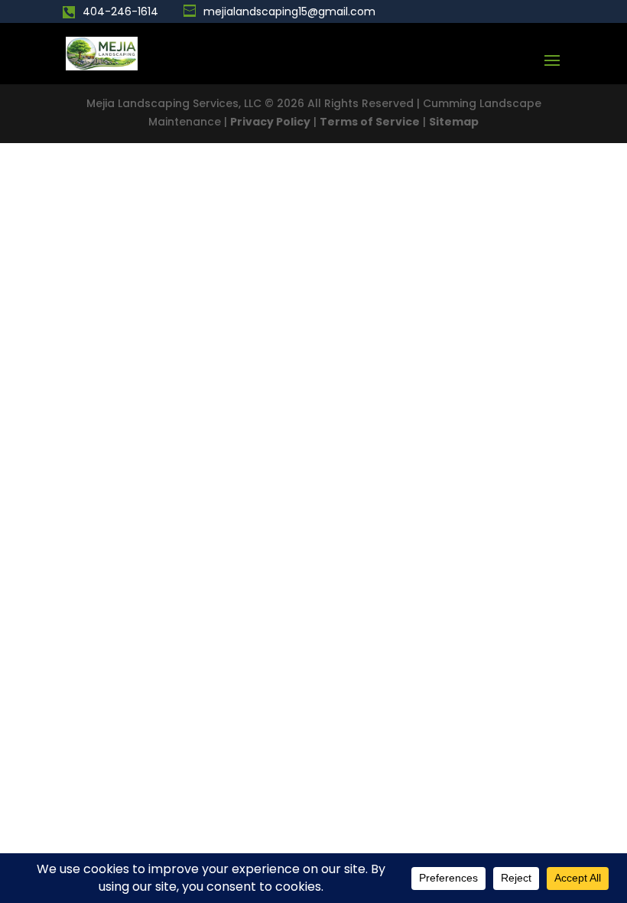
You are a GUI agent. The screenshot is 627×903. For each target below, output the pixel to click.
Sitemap (454, 121)
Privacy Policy (270, 121)
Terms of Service (370, 121)
